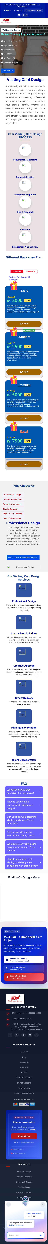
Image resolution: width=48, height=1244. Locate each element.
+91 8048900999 (17, 1013)
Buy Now (24, 324)
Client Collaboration (12, 518)
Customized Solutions (12, 499)
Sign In (8, 10)
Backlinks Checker (24, 1172)
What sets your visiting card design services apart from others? (24, 847)
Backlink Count (24, 1187)
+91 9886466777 (34, 1013)
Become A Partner (34, 10)
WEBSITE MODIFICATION (24, 1093)
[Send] (40, 1235)
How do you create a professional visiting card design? (24, 805)
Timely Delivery (10, 509)
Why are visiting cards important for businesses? (24, 792)
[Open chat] (8, 1204)
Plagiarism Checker (24, 1192)
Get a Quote (25, 1136)
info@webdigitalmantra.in (21, 1018)
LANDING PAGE (24, 1088)
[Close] (42, 1204)
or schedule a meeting (25, 1142)
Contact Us (24, 1062)
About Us (24, 1052)
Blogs (24, 1057)
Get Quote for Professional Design (22, 557)
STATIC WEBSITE (24, 1083)
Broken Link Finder (24, 1198)
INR (26, 15)
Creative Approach (11, 504)
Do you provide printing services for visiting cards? (24, 834)
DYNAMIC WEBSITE (24, 1078)
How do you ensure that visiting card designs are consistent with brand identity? (24, 862)
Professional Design (12, 494)
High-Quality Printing (12, 514)
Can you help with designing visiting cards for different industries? (24, 820)
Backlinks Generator (24, 1177)
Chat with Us (8, 71)
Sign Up (19, 10)
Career (24, 1073)
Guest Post (24, 1067)
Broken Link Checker (24, 1182)
